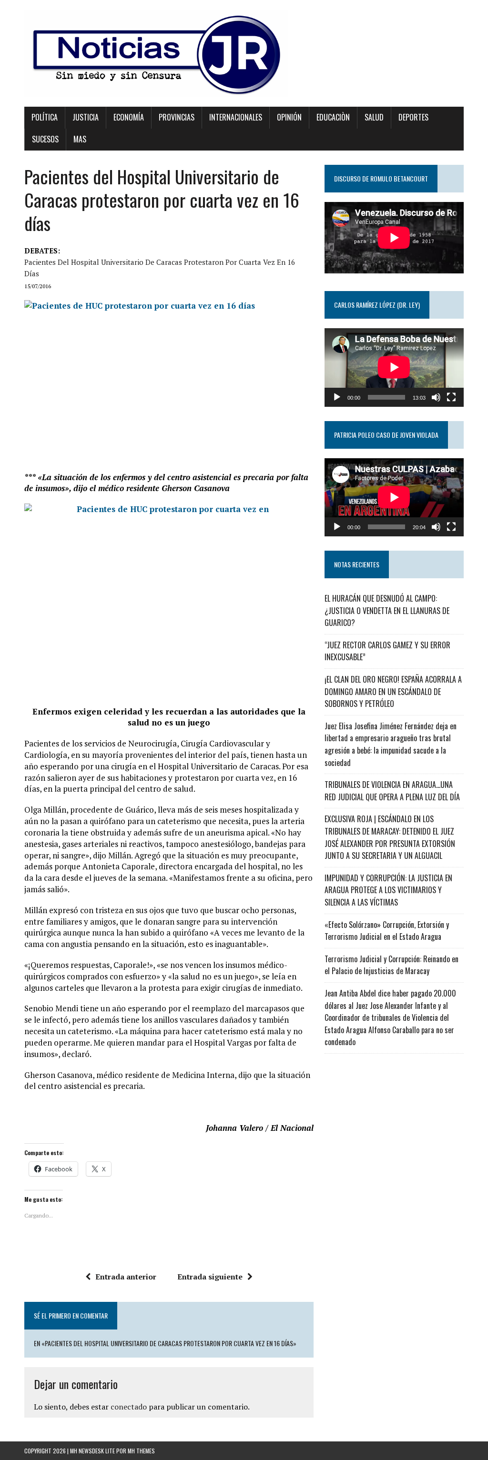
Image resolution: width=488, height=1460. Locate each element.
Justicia (85, 117)
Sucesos (45, 139)
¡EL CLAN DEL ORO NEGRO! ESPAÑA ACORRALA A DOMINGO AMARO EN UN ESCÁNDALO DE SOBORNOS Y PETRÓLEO (393, 691)
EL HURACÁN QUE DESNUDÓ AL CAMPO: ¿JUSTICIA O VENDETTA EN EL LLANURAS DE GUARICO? (387, 610)
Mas (79, 139)
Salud (374, 117)
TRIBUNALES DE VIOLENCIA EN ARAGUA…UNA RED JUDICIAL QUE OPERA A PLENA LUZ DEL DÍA (392, 791)
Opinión (289, 117)
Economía (128, 117)
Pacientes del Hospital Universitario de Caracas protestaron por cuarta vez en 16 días (159, 267)
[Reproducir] (337, 397)
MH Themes (141, 1451)
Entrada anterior (125, 1276)
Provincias (176, 117)
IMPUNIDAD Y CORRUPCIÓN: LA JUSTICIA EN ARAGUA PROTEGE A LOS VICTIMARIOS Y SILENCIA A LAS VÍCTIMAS (388, 890)
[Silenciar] (436, 397)
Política (44, 117)
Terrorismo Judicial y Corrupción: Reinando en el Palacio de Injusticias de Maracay (391, 965)
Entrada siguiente (210, 1276)
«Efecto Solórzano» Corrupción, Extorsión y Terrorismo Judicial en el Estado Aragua (387, 931)
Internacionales (235, 117)
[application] (394, 367)
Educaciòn (333, 117)
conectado (129, 1406)
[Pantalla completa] (451, 397)
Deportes (413, 117)
